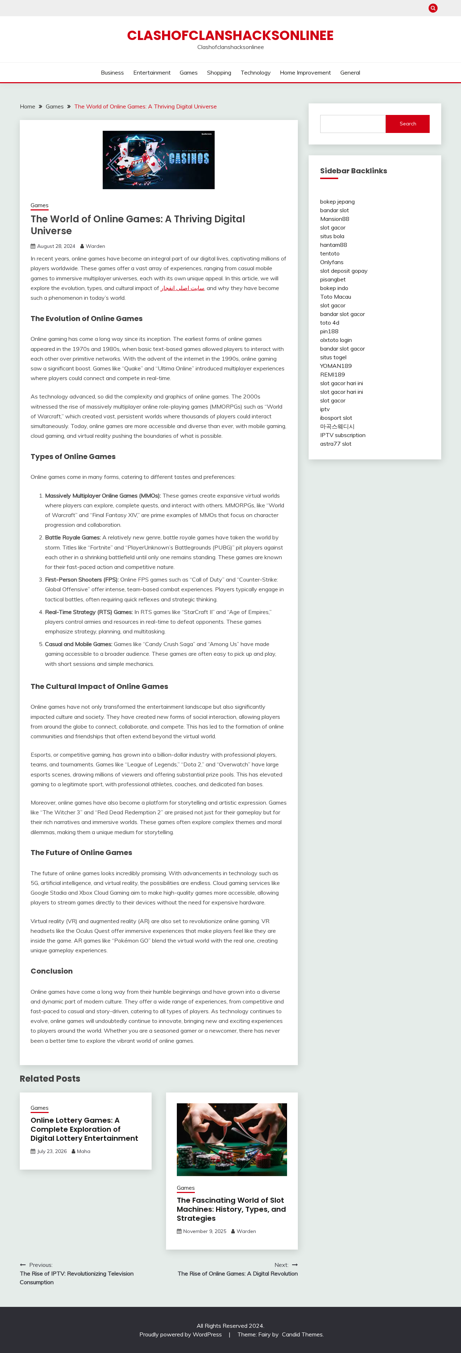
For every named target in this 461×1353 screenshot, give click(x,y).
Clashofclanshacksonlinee (230, 35)
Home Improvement (305, 72)
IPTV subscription (343, 435)
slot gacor (332, 227)
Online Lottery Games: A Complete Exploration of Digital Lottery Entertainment (84, 1129)
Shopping (219, 72)
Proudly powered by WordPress (181, 1334)
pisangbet (333, 279)
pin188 (329, 331)
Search (408, 123)
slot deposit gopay (344, 270)
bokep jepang (337, 201)
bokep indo (334, 287)
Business (112, 72)
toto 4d (329, 322)
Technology (256, 72)
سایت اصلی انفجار (182, 287)
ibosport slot (336, 417)
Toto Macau (335, 296)
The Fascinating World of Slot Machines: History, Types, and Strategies (231, 1209)
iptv (325, 409)
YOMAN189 (336, 365)
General (350, 72)
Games (189, 72)
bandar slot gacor (342, 313)
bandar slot (334, 210)
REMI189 (332, 374)
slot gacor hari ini (341, 383)
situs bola (332, 236)
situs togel (333, 357)
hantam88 (333, 244)
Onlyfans (332, 262)
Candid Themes (302, 1334)
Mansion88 (334, 218)
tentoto (330, 253)
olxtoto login (336, 339)
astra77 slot (336, 443)
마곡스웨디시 (337, 426)
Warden (95, 246)
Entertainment (152, 72)
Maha (83, 1151)
